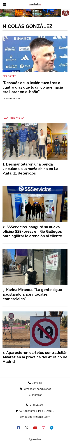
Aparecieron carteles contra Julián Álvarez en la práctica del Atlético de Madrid (35, 357)
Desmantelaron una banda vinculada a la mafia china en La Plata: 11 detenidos (30, 168)
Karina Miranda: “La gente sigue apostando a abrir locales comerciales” (32, 294)
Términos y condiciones (36, 388)
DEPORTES (9, 76)
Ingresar (37, 394)
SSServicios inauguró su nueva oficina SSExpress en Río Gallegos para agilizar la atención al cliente (32, 231)
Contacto (36, 382)
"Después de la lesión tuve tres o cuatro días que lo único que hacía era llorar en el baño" (33, 87)
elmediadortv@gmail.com (35, 416)
